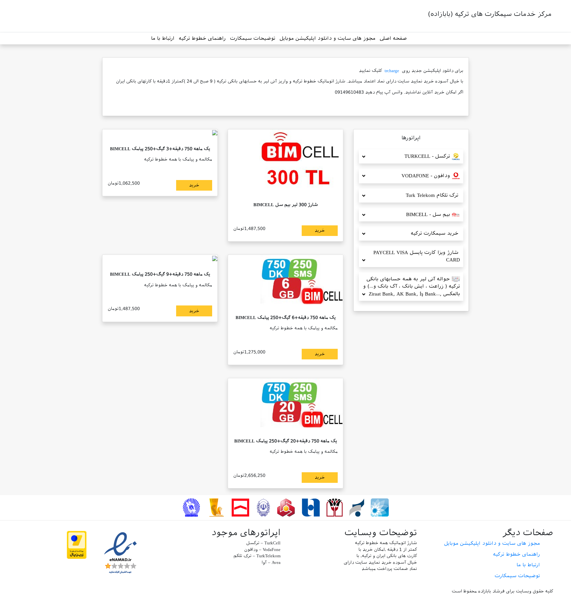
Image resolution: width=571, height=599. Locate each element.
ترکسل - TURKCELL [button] (428, 156)
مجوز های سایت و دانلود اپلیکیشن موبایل (327, 38)
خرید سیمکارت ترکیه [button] (435, 233)
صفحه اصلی (393, 38)
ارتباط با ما (162, 38)
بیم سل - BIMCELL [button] (429, 214)
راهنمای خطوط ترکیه (202, 38)
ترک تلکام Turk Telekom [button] (433, 195)
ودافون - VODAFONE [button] (426, 176)
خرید (320, 230)
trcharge (392, 70)
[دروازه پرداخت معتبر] (77, 544)
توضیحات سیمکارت (252, 38)
